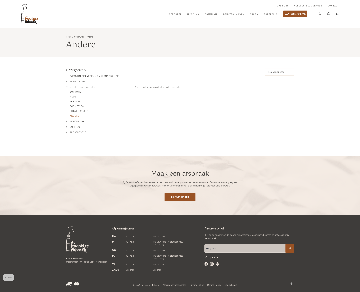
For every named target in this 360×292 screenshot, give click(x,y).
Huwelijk (193, 14)
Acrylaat (76, 101)
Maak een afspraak (295, 14)
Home (68, 36)
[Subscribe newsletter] (289, 248)
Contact (333, 5)
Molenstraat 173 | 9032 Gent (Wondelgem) (87, 261)
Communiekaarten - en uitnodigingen (95, 76)
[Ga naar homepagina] (29, 14)
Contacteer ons (180, 197)
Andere (74, 115)
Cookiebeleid (231, 284)
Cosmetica (77, 106)
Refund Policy (214, 284)
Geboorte (175, 14)
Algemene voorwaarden (174, 284)
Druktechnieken (233, 14)
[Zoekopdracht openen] (320, 14)
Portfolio (270, 14)
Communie (211, 14)
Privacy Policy (197, 284)
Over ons (283, 5)
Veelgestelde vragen (308, 5)
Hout (73, 96)
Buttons (75, 91)
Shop (253, 14)
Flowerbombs (79, 110)
